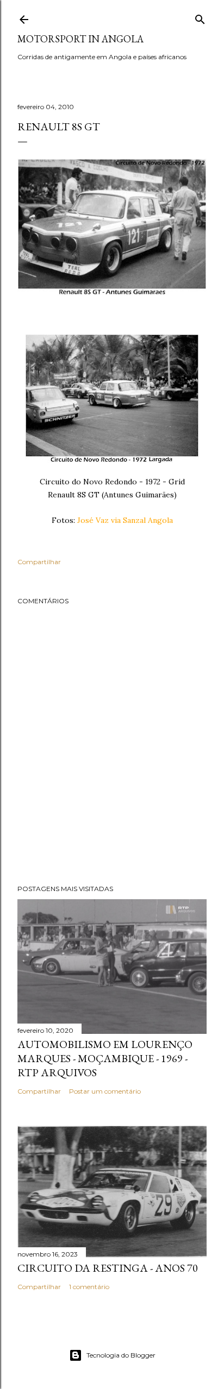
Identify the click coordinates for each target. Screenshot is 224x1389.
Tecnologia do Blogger (120, 1355)
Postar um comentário (105, 1091)
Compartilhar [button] (39, 562)
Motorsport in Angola (80, 39)
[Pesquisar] (200, 17)
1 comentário (89, 1287)
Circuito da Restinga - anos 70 (107, 1268)
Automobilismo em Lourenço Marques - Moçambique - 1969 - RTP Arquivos (104, 1058)
